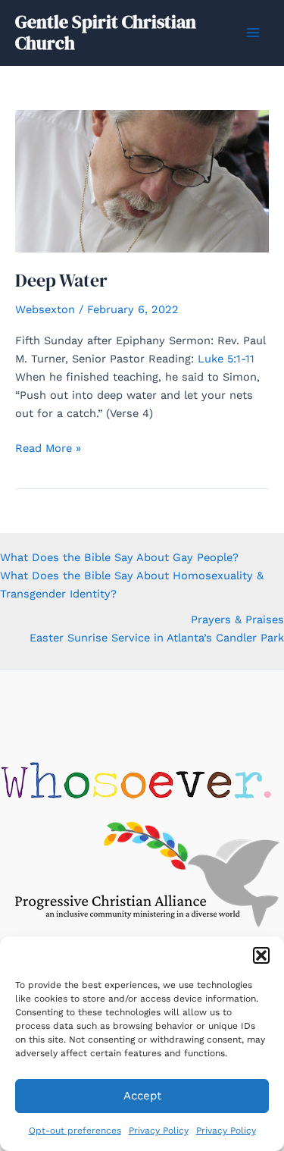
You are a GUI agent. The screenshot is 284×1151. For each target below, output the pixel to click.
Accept (142, 1095)
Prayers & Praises (237, 619)
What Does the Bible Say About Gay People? (119, 557)
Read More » (48, 449)
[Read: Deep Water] (142, 180)
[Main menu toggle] (253, 33)
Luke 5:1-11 (226, 358)
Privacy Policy (159, 1130)
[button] (261, 955)
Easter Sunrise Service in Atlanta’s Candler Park (157, 637)
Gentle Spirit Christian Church (105, 32)
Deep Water (61, 280)
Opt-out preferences (75, 1130)
